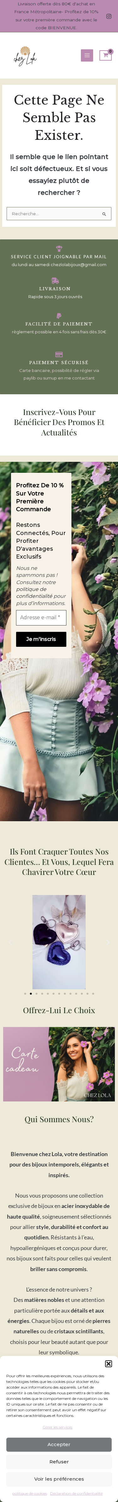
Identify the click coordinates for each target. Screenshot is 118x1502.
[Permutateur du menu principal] (87, 55)
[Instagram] (109, 16)
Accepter (59, 1444)
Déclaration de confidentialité (76, 1493)
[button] (108, 1364)
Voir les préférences (59, 1479)
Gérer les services (57, 1427)
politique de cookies (29, 1493)
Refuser (59, 1462)
